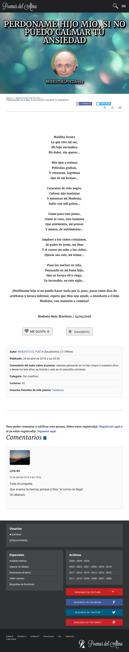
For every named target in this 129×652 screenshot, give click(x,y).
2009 (86, 578)
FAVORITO (82, 332)
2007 (101, 578)
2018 (109, 567)
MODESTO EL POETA (30, 351)
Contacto (69, 636)
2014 (94, 572)
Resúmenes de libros (20, 572)
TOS (59, 636)
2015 (86, 572)
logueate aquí (46, 431)
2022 (79, 567)
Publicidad (11, 639)
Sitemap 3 (35, 636)
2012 (109, 572)
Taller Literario (17, 578)
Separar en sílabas (19, 567)
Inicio (9, 98)
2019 (101, 567)
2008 (94, 578)
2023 (72, 567)
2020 (94, 567)
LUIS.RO (15, 471)
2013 (101, 572)
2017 (72, 572)
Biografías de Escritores (22, 584)
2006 (109, 578)
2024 (86, 561)
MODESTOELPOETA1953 (28, 98)
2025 (79, 561)
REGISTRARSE (20, 540)
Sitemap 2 (22, 636)
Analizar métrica (18, 561)
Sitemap (9, 636)
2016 (79, 572)
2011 (72, 578)
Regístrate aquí (109, 426)
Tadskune (58, 390)
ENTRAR (16, 534)
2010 (79, 578)
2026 (72, 561)
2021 (86, 567)
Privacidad (49, 636)
